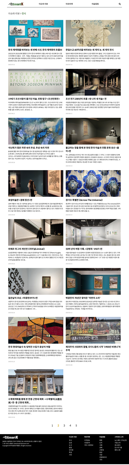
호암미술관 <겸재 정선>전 (20, 200)
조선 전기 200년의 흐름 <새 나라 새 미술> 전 (86, 98)
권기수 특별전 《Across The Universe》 (84, 200)
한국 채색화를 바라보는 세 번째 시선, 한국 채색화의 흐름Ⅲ (35, 49)
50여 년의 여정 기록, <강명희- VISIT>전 (84, 249)
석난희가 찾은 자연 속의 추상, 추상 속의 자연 (28, 147)
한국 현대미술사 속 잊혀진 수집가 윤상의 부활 (29, 346)
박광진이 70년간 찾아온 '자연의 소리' (83, 298)
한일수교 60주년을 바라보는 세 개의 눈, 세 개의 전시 (90, 49)
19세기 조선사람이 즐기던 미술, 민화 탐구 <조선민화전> (34, 98)
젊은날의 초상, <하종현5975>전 (23, 298)
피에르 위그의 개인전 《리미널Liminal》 (26, 249)
